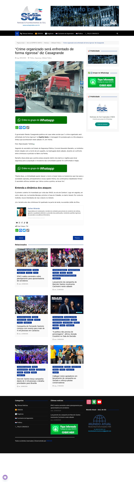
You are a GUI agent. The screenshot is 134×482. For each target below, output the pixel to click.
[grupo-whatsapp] (41, 120)
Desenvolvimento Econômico (61, 319)
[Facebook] (22, 223)
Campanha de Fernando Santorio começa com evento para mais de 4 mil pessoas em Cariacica (30, 328)
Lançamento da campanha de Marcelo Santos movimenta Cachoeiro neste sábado (65, 284)
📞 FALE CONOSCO (92, 33)
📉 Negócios (49, 33)
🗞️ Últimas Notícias (26, 33)
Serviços (29, 272)
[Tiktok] (24, 223)
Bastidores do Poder (70, 317)
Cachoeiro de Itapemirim (24, 270)
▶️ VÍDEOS (39, 33)
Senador (55, 372)
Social (35, 272)
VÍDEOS (55, 328)
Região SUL (21, 272)
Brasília (35, 367)
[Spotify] (27, 223)
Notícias (35, 270)
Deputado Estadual (74, 270)
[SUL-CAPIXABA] (102, 115)
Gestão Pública (68, 322)
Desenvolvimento (22, 369)
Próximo (77, 238)
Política (32, 58)
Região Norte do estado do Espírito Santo (64, 275)
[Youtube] (17, 223)
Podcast (55, 325)
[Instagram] (19, 223)
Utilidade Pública (47, 58)
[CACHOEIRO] (85, 16)
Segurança (38, 58)
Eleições (55, 272)
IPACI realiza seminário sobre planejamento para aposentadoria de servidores (30, 278)
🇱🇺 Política (79, 33)
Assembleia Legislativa (24, 317)
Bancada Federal (57, 317)
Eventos (30, 319)
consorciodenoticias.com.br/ (36, 218)
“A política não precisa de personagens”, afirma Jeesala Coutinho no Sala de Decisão (65, 334)
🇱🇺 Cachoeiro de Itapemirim (65, 33)
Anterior (21, 238)
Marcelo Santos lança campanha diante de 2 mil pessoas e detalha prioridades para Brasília (30, 381)
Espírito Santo (21, 319)
